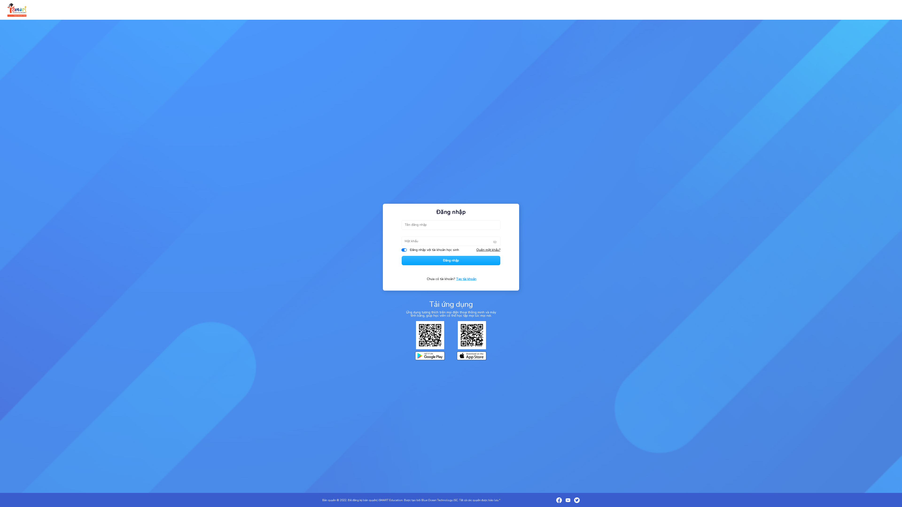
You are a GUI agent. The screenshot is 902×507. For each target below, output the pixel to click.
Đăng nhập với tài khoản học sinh (434, 250)
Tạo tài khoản (466, 279)
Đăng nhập (451, 260)
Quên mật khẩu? (488, 250)
